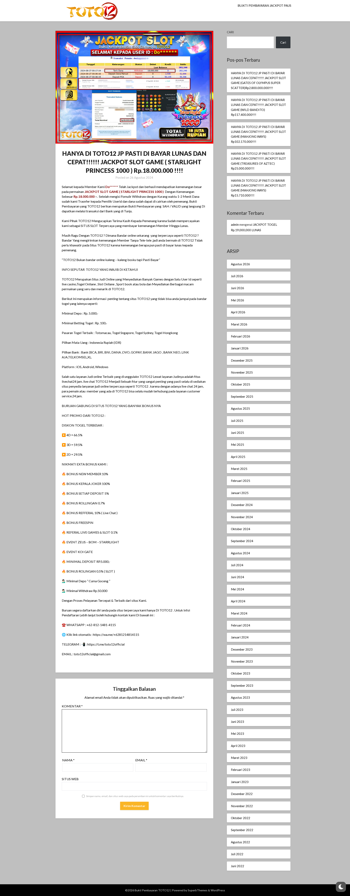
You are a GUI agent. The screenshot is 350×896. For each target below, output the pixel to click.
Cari (230, 32)
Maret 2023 (239, 758)
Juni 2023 (237, 721)
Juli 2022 (237, 854)
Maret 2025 (239, 469)
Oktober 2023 (240, 673)
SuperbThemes (197, 890)
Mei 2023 (237, 733)
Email (141, 760)
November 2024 (242, 517)
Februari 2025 (240, 480)
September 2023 (242, 685)
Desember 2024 (242, 505)
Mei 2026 (237, 300)
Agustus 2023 (240, 697)
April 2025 (238, 457)
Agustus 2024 (240, 553)
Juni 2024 (237, 577)
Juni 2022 (237, 866)
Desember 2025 (242, 360)
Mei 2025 (237, 444)
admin (235, 224)
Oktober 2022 (240, 818)
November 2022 (242, 806)
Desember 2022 (242, 794)
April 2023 (238, 746)
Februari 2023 (240, 769)
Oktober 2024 (240, 529)
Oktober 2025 (240, 384)
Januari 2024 (240, 637)
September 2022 (242, 830)
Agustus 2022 (240, 842)
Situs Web (70, 779)
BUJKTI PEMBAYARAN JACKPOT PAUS (264, 5)
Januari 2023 (240, 782)
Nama (68, 760)
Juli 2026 (237, 276)
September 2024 (242, 541)
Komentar (72, 706)
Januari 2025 (240, 493)
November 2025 (242, 372)
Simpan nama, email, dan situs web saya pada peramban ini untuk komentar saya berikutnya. (135, 796)
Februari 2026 (240, 336)
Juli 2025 (237, 420)
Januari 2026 (240, 348)
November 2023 (242, 661)
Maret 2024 (239, 613)
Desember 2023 (242, 649)
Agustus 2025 (240, 408)
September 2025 (242, 396)
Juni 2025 (237, 432)
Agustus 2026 (240, 264)
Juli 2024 (237, 565)
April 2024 (238, 601)
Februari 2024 (240, 625)
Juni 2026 (237, 288)
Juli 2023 (237, 709)
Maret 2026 (239, 324)
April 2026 (238, 312)
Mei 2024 (237, 589)
